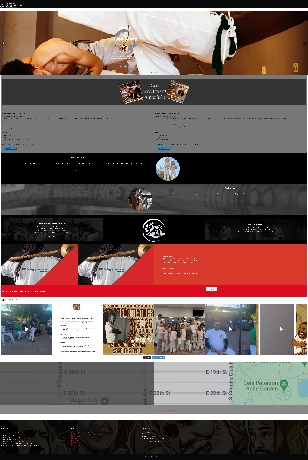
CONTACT (267, 4)
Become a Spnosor (76, 444)
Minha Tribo (74, 438)
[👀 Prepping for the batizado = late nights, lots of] (281, 329)
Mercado (282, 4)
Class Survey (74, 440)
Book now (51, 237)
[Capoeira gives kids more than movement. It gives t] (179, 329)
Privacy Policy (75, 442)
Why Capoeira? (255, 224)
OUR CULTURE (234, 4)
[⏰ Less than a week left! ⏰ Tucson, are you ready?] (77, 329)
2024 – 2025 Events (300, 4)
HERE (39, 232)
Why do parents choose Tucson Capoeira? (133, 410)
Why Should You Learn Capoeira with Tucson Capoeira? (171, 410)
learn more (255, 236)
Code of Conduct (75, 436)
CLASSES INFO (251, 4)
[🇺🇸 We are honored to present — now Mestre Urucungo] (128, 329)
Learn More (121, 63)
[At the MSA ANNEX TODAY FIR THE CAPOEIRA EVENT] (230, 329)
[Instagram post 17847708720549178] (26, 329)
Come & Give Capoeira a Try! (52, 223)
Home (218, 4)
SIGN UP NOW (211, 289)
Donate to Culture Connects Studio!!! (10, 432)
